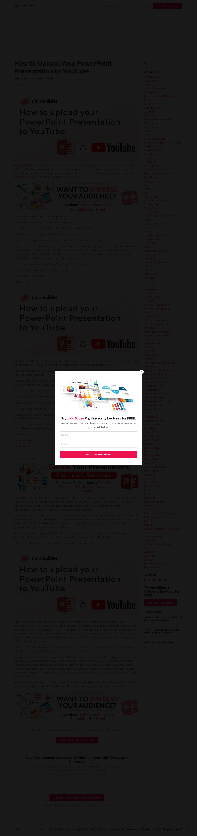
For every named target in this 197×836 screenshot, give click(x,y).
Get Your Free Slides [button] (98, 454)
